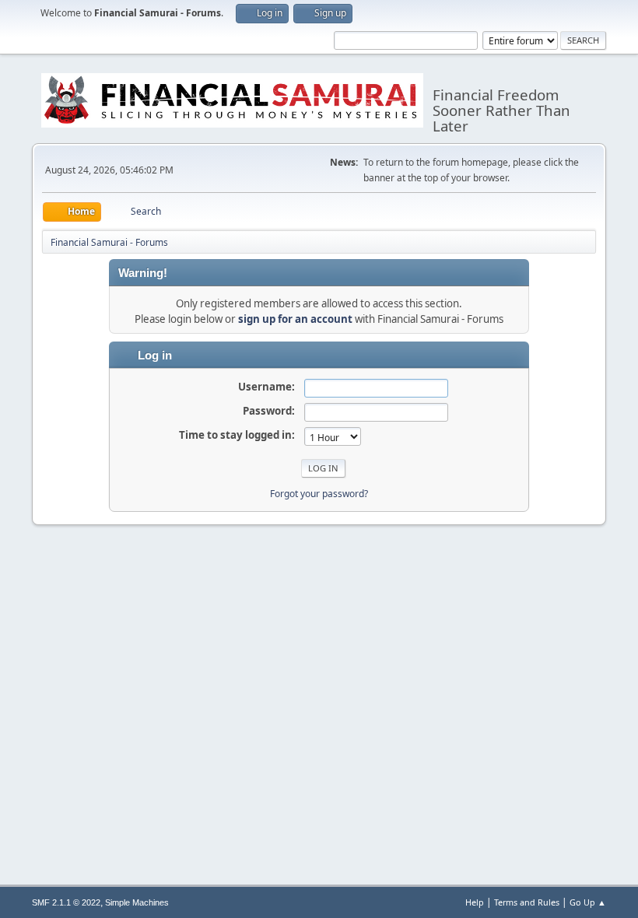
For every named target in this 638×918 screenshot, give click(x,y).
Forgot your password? (319, 493)
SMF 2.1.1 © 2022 (66, 902)
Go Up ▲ (588, 902)
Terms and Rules (526, 902)
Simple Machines (137, 902)
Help (474, 902)
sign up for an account (295, 319)
